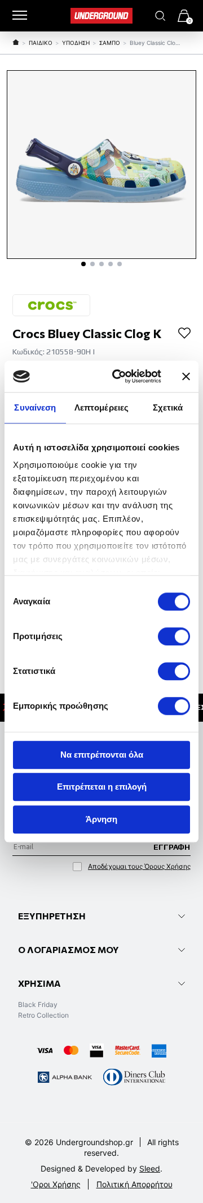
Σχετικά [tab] (168, 407)
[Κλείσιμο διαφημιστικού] (186, 376)
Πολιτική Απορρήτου (134, 1184)
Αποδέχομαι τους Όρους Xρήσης (139, 866)
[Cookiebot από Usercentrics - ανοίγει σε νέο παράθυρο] (119, 376)
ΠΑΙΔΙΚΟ (40, 42)
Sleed (149, 1168)
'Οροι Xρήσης (56, 1184)
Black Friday (38, 1004)
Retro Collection (43, 1015)
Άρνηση (101, 819)
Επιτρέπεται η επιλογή (102, 786)
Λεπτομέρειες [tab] (101, 407)
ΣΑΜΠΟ (109, 42)
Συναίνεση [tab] (35, 407)
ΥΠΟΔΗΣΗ (76, 42)
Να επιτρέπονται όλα (101, 754)
